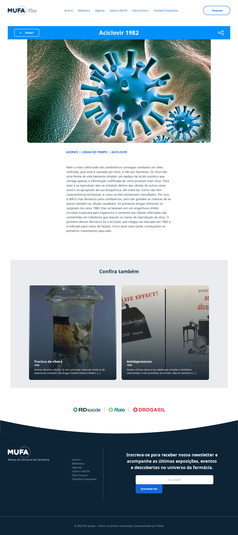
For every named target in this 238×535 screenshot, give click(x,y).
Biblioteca (84, 10)
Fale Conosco (140, 10)
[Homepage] (22, 10)
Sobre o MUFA (118, 10)
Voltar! (29, 33)
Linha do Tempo (94, 152)
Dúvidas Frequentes (166, 10)
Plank (160, 526)
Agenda (100, 10)
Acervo (68, 10)
